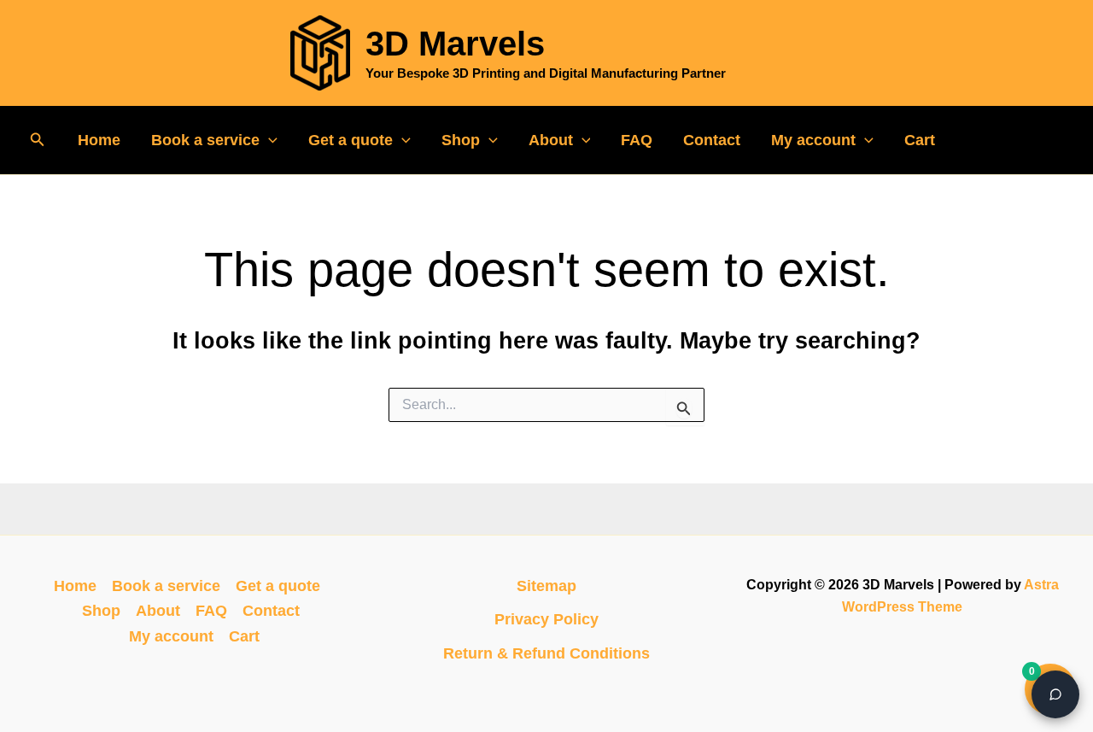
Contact (711, 140)
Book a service (205, 140)
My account (813, 140)
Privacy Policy (546, 619)
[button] (37, 140)
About (551, 140)
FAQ (636, 140)
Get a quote (350, 140)
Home (99, 140)
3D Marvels (455, 43)
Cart (919, 140)
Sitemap (546, 585)
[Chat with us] (1055, 694)
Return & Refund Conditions (546, 653)
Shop (460, 140)
